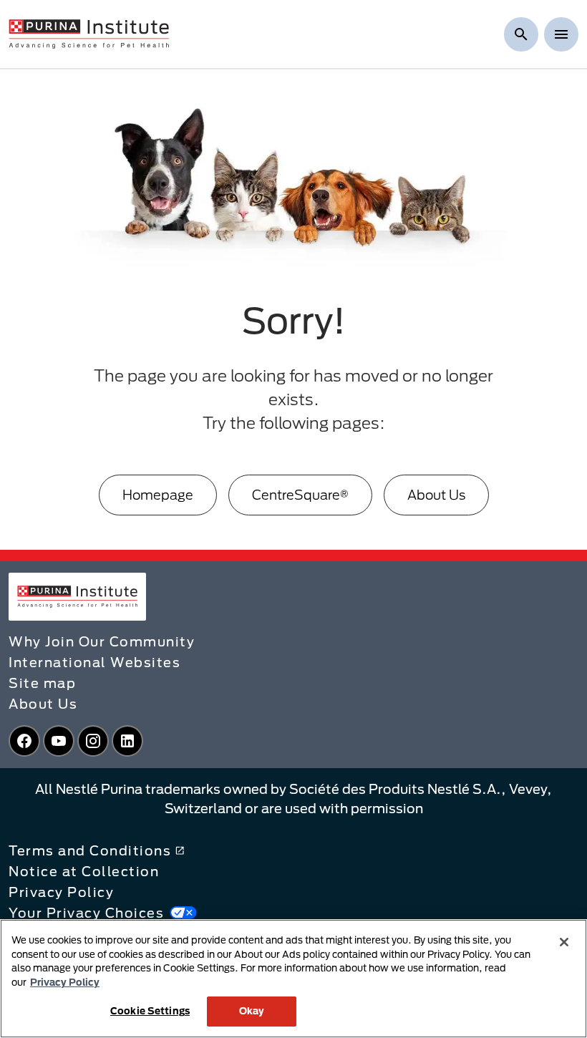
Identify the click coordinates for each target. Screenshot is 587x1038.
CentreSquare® (300, 495)
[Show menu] (561, 34)
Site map (42, 683)
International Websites (94, 662)
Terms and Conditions (90, 850)
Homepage (157, 495)
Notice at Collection (84, 871)
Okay (252, 1011)
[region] (293, 978)
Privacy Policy (61, 892)
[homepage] (89, 33)
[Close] (564, 942)
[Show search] (521, 34)
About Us (436, 495)
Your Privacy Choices (86, 912)
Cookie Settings (150, 1011)
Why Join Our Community (102, 641)
